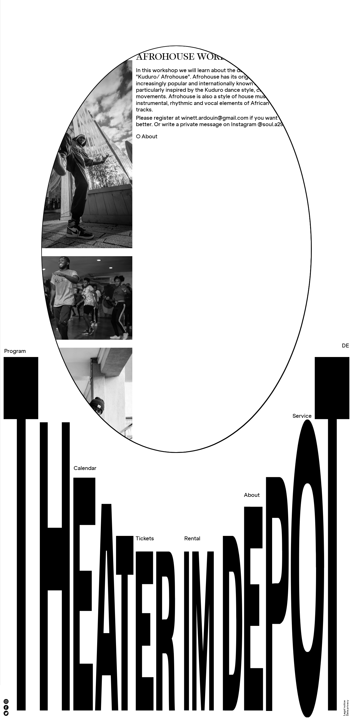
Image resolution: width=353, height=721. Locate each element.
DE (345, 345)
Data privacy (347, 708)
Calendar (85, 468)
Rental (192, 538)
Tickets (145, 538)
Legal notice (344, 708)
